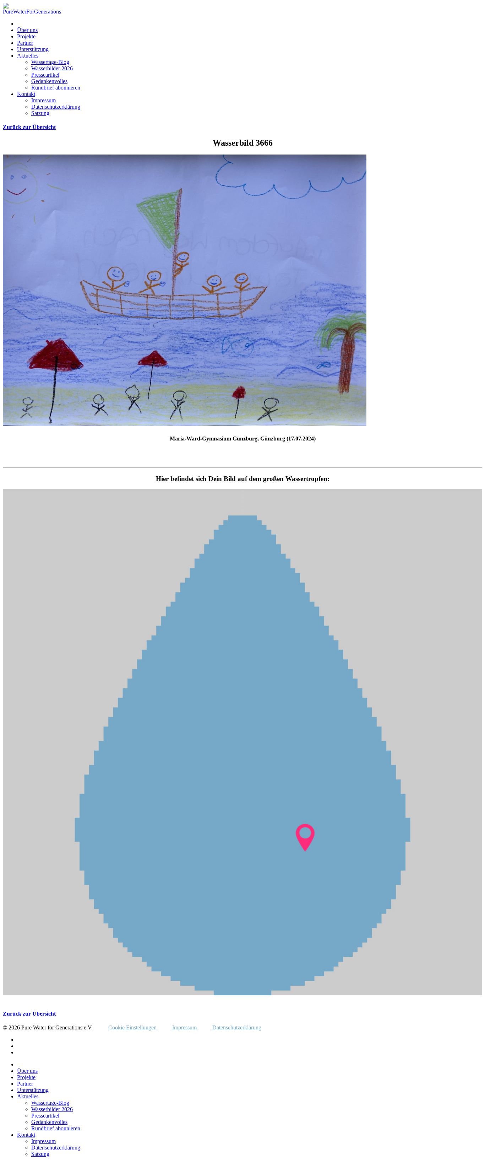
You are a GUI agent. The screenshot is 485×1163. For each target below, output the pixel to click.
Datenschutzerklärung (55, 107)
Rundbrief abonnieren (55, 88)
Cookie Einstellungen (132, 1027)
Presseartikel (45, 75)
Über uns (27, 30)
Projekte (26, 36)
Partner (25, 43)
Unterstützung (33, 49)
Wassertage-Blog (50, 62)
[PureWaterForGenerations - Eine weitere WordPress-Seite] (32, 12)
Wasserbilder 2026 (52, 68)
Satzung (40, 113)
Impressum (43, 100)
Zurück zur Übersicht (29, 127)
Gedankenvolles (49, 81)
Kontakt (26, 94)
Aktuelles (27, 56)
